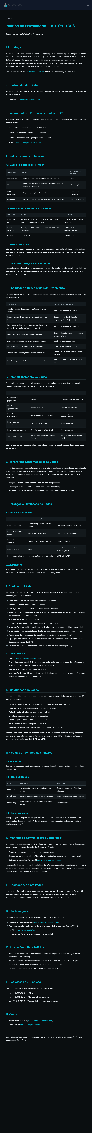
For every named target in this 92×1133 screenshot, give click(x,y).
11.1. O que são (14, 761)
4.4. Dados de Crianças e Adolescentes (28, 263)
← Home (9, 19)
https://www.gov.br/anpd (26, 930)
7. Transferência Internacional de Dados (32, 462)
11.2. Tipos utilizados (17, 776)
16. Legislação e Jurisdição (23, 982)
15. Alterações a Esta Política (25, 947)
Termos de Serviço (36, 71)
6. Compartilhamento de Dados (26, 377)
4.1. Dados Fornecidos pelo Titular (25, 164)
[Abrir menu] (87, 4)
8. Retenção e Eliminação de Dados (29, 504)
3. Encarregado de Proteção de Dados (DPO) (34, 113)
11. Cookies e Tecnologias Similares (29, 752)
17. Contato (13, 1014)
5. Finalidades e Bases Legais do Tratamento (35, 288)
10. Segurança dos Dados (22, 690)
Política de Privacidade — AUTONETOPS (40, 25)
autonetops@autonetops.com (29, 99)
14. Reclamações (17, 911)
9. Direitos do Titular (19, 586)
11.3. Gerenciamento (17, 813)
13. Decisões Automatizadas (24, 885)
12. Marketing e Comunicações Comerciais (34, 837)
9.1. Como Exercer (15, 653)
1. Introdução (14, 47)
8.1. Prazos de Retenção (19, 512)
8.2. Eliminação (14, 564)
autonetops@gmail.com (30, 1024)
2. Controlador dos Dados (22, 85)
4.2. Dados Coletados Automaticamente (28, 208)
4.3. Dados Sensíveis (17, 244)
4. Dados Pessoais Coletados (25, 156)
